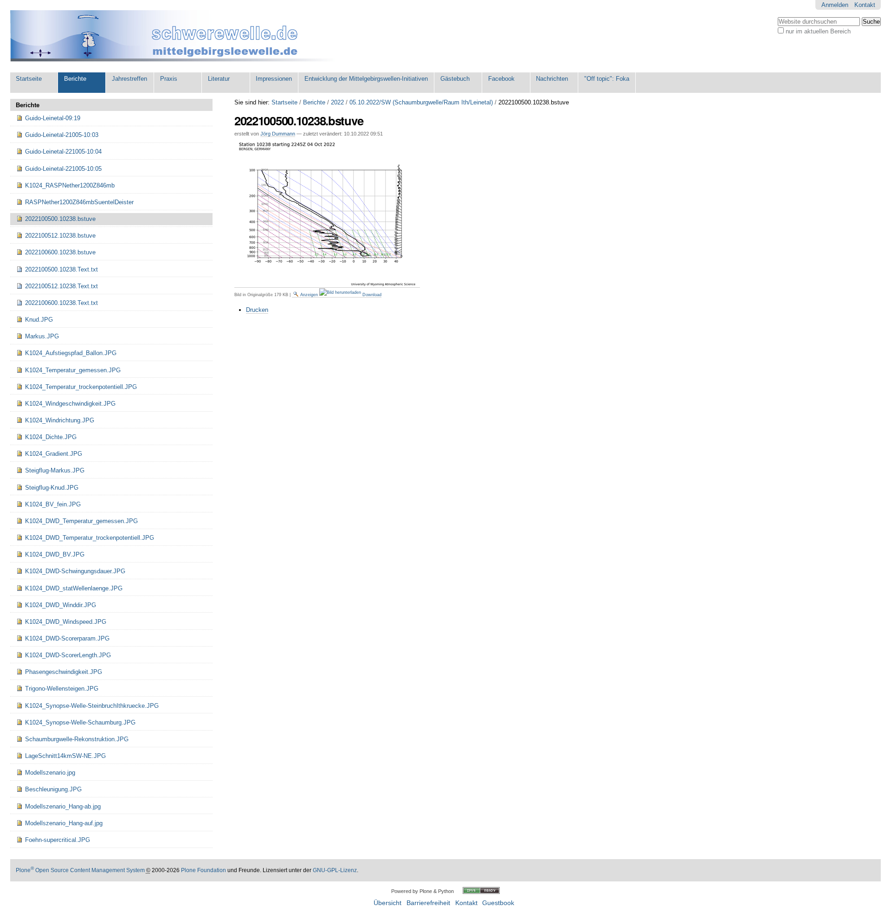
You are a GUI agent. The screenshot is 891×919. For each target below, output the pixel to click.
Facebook (501, 78)
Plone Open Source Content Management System (80, 870)
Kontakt (864, 4)
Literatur (219, 78)
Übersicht (387, 903)
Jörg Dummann (277, 133)
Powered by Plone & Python (422, 891)
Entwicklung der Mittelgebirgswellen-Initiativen (366, 78)
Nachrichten (552, 78)
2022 (337, 102)
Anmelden (834, 4)
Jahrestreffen (129, 78)
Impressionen (274, 78)
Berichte (75, 78)
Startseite (29, 78)
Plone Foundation (203, 870)
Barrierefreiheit (428, 903)
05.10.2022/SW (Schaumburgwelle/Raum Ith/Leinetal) (421, 102)
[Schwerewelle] (176, 36)
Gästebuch (455, 78)
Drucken (257, 309)
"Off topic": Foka (606, 78)
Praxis (168, 78)
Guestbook (498, 903)
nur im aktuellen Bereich (818, 31)
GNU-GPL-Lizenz (335, 870)
